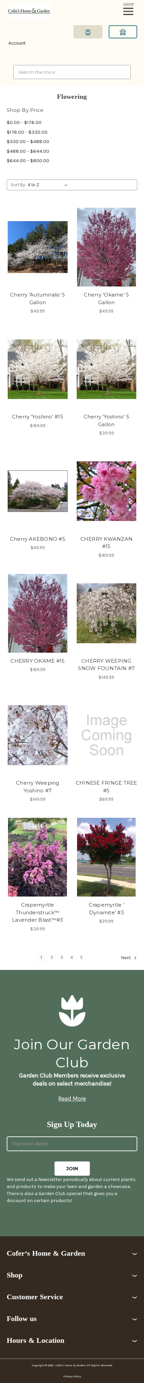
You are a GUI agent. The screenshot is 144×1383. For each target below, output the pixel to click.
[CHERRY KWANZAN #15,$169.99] (107, 491)
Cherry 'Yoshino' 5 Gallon (107, 420)
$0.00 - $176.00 (24, 122)
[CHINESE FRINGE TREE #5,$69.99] (107, 735)
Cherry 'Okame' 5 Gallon (106, 298)
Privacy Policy (72, 1376)
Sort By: (18, 184)
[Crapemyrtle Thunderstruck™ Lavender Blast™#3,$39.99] (38, 857)
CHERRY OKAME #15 (37, 661)
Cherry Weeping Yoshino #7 (37, 787)
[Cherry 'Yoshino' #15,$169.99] (38, 369)
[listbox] (49, 185)
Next (126, 958)
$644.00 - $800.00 (28, 160)
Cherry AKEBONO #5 (37, 539)
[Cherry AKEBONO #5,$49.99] (38, 491)
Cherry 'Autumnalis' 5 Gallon (37, 298)
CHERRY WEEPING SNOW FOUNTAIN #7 (106, 665)
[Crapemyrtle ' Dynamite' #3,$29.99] (107, 857)
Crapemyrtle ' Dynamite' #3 (106, 909)
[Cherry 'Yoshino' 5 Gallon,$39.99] (107, 369)
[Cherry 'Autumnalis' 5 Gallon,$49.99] (38, 247)
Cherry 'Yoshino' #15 (37, 416)
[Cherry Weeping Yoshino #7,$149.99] (38, 735)
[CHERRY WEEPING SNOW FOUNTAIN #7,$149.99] (107, 613)
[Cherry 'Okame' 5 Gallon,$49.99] (107, 247)
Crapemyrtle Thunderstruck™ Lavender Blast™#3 (37, 912)
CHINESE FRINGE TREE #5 (106, 787)
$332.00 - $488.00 (28, 141)
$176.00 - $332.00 (27, 132)
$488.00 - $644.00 (28, 151)
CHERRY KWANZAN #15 (106, 543)
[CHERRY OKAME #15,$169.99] (38, 613)
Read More (72, 1098)
